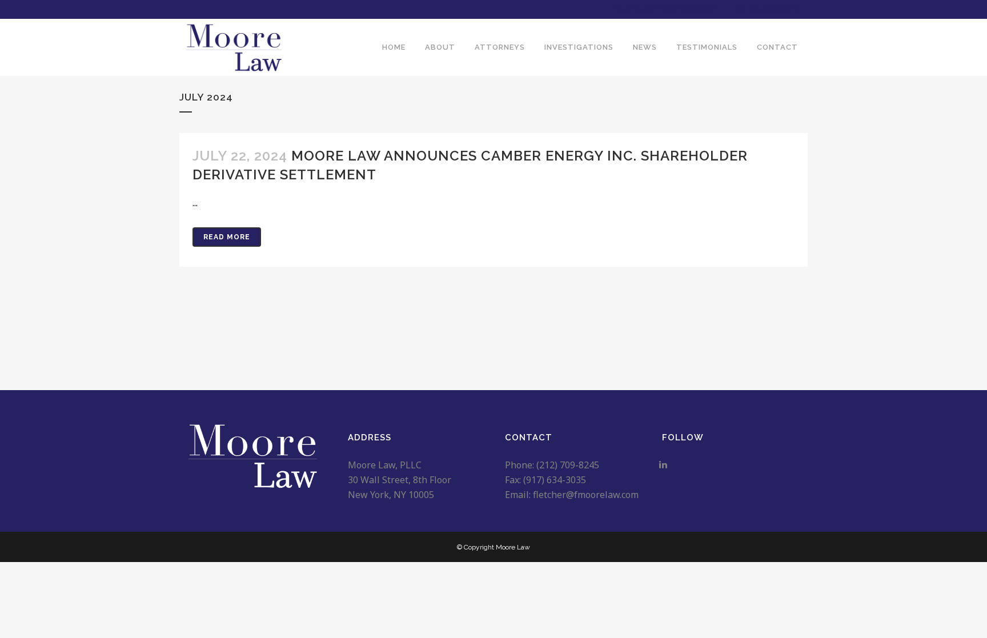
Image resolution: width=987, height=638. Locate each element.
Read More (226, 237)
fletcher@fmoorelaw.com (666, 9)
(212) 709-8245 (767, 9)
